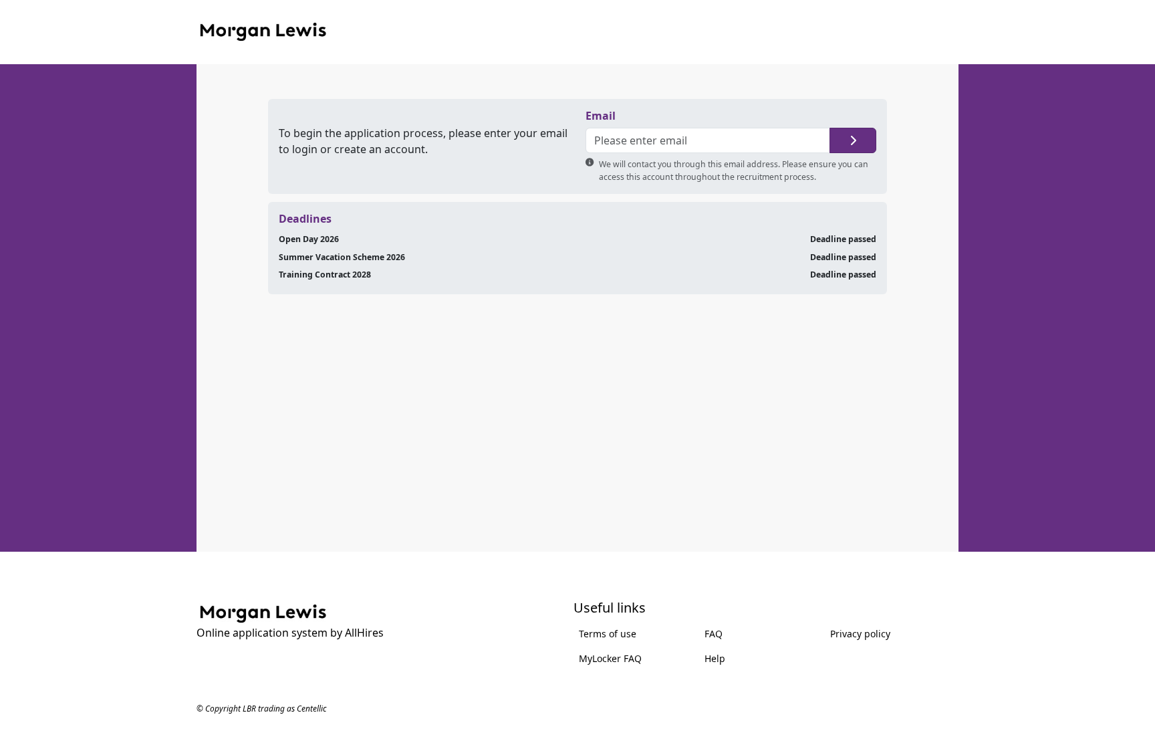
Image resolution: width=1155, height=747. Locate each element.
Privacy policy (860, 633)
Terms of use (607, 633)
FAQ (713, 633)
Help (714, 658)
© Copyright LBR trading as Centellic (261, 708)
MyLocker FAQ (610, 658)
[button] (852, 140)
